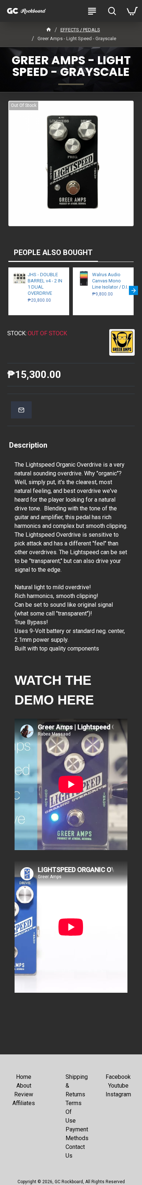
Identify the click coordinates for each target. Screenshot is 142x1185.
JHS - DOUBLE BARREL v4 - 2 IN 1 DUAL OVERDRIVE (45, 284)
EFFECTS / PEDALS (80, 29)
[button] (8, 290)
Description (28, 445)
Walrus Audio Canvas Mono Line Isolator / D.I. (110, 281)
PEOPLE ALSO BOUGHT (53, 252)
